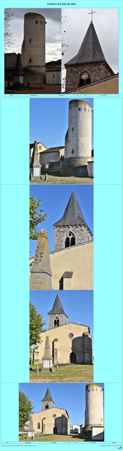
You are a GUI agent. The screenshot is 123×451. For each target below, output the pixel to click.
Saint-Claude (34, 95)
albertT (114, 442)
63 (77, 95)
